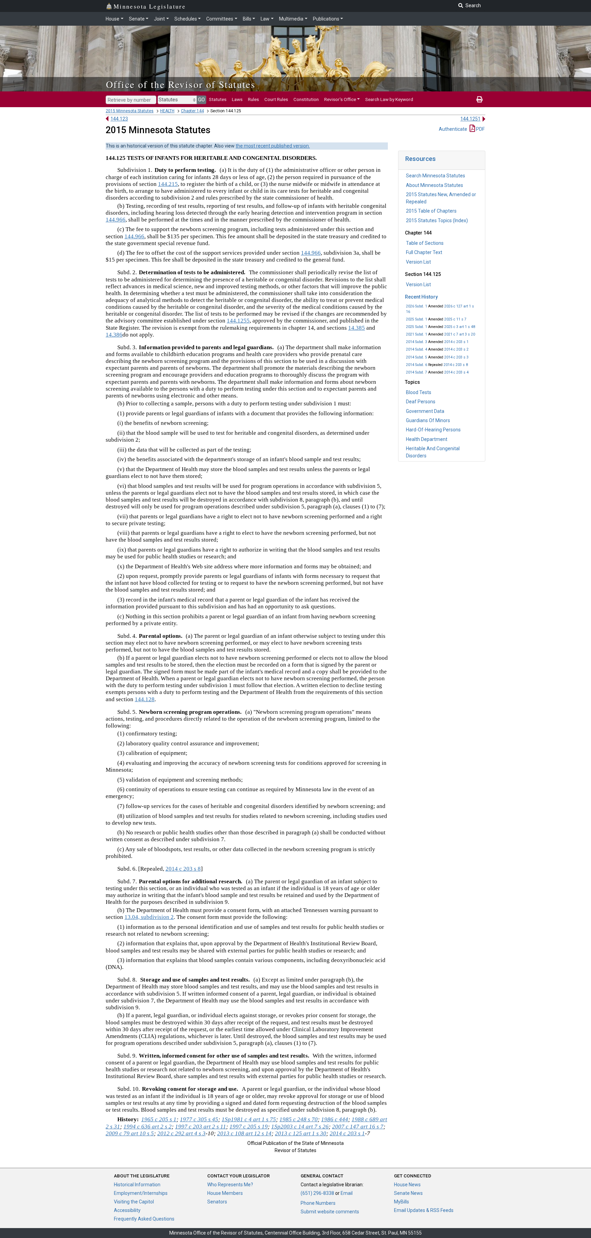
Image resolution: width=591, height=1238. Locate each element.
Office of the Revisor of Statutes (180, 84)
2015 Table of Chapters (431, 211)
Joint (159, 19)
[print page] (479, 99)
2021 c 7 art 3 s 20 (459, 334)
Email (347, 1193)
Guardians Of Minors (428, 420)
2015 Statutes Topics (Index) (437, 220)
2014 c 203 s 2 (456, 349)
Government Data (425, 411)
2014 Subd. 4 (416, 349)
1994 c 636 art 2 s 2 (147, 1126)
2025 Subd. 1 (416, 319)
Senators (217, 1201)
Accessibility (127, 1210)
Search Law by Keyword (389, 99)
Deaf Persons (420, 401)
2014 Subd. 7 (416, 372)
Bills (247, 19)
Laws (237, 99)
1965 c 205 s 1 (158, 1119)
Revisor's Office (340, 99)
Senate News (408, 1193)
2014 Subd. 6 (416, 365)
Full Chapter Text (424, 252)
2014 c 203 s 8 (456, 365)
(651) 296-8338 (317, 1193)
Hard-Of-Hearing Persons (433, 429)
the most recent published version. (273, 146)
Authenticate (453, 129)
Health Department (426, 439)
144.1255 (238, 320)
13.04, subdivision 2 (149, 917)
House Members (225, 1193)
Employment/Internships (141, 1193)
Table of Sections (425, 243)
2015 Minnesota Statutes (130, 111)
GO (201, 100)
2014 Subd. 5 (416, 357)
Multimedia (291, 19)
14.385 (356, 328)
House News (407, 1184)
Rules (253, 99)
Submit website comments (330, 1211)
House (112, 19)
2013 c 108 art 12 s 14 (244, 1133)
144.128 (145, 699)
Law (265, 19)
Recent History (421, 297)
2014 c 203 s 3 (456, 357)
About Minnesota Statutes (434, 185)
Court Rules (276, 99)
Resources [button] (420, 158)
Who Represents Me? (230, 1184)
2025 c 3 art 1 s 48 (459, 327)
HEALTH (167, 111)
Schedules (185, 19)
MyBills (401, 1201)
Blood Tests (418, 392)
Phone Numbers (318, 1203)
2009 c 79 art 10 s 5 (130, 1133)
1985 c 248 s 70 (298, 1119)
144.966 (116, 219)
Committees (219, 19)
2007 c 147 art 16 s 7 (357, 1126)
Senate (137, 19)
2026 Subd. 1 (416, 306)
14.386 (114, 334)
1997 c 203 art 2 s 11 (200, 1126)
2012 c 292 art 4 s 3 (181, 1133)
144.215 (168, 184)
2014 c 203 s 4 (456, 372)
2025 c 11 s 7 (455, 319)
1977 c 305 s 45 (199, 1119)
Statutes (217, 99)
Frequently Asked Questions (144, 1219)
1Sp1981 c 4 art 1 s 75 (249, 1119)
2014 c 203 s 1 (456, 342)
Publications (326, 19)
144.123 (119, 119)
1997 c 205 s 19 (248, 1126)
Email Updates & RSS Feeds (424, 1210)
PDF (480, 129)
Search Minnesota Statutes (435, 175)
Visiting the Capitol (134, 1201)
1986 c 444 (334, 1119)
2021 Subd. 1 (416, 334)
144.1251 (470, 119)
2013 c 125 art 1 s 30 (300, 1133)
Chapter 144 (192, 111)
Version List (418, 262)
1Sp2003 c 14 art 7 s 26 (300, 1126)
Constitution (306, 99)
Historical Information (137, 1184)
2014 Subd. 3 (416, 342)
